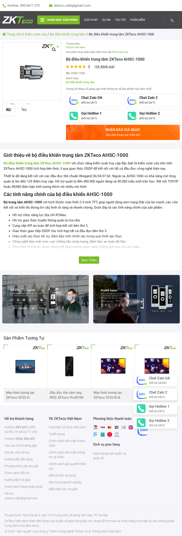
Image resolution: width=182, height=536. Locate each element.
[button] (54, 50)
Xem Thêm (89, 260)
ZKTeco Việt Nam (75, 47)
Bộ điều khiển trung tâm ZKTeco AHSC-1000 (37, 163)
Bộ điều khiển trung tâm (80, 82)
